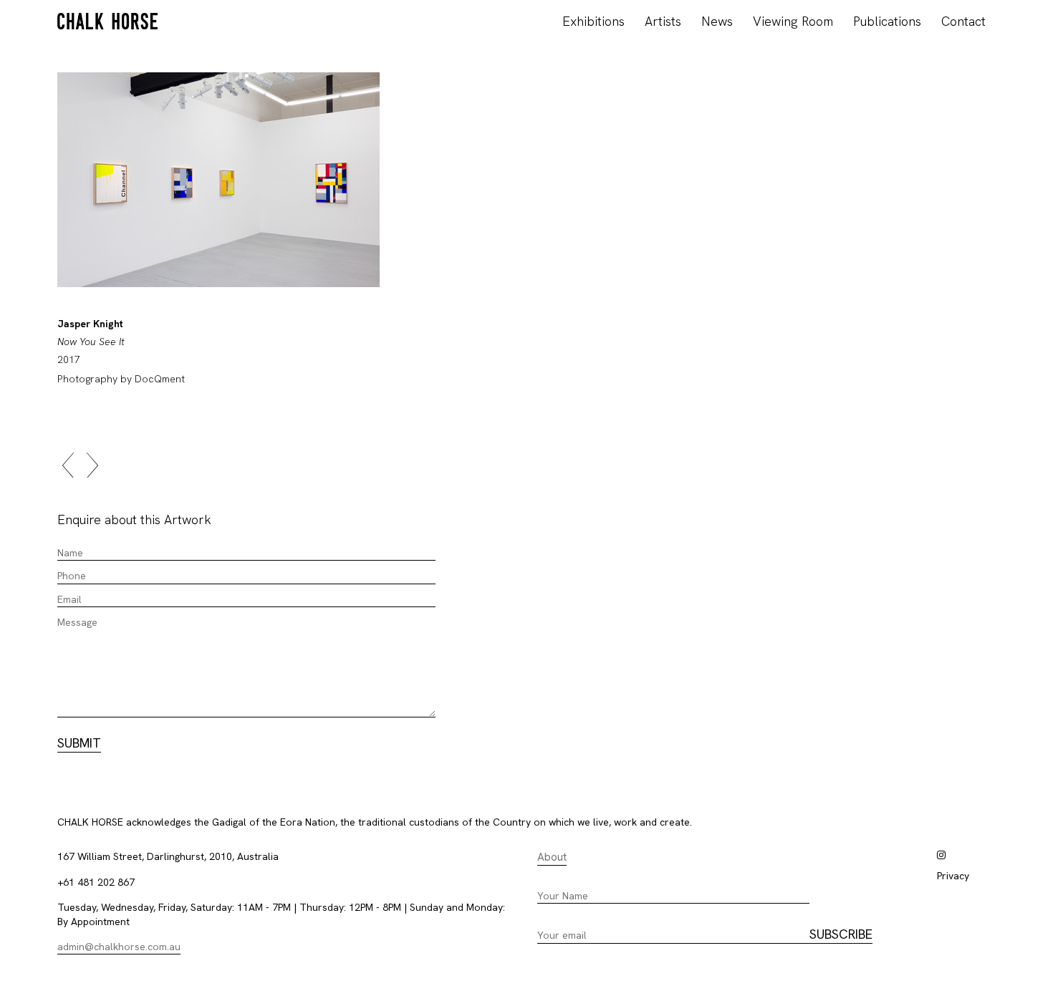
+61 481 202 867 (96, 882)
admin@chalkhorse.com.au (119, 946)
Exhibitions (593, 21)
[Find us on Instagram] (941, 855)
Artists (663, 21)
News (717, 21)
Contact (963, 21)
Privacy (953, 875)
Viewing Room (793, 21)
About (552, 857)
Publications (887, 21)
